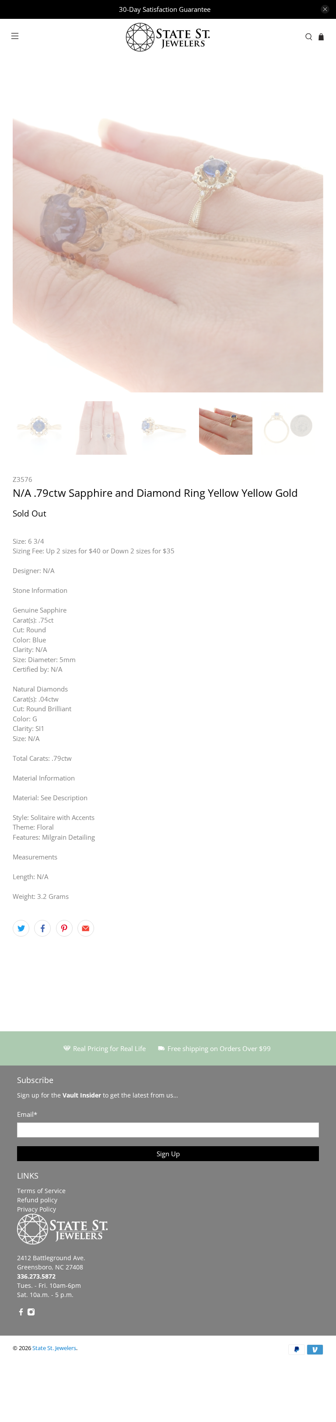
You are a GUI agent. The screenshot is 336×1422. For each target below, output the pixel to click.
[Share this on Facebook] (42, 928)
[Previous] (26, 236)
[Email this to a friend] (85, 928)
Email (27, 1114)
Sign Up (168, 1153)
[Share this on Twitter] (21, 928)
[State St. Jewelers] (168, 37)
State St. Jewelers (54, 1348)
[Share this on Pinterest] (64, 928)
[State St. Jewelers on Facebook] (21, 1313)
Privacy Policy (36, 1209)
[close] (325, 9)
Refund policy (37, 1200)
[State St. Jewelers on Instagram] (31, 1313)
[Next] (309, 236)
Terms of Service (41, 1191)
